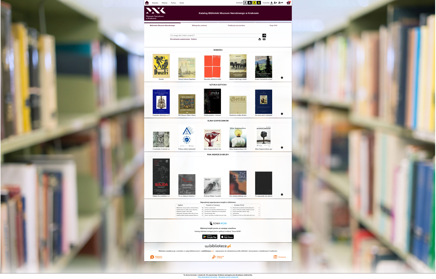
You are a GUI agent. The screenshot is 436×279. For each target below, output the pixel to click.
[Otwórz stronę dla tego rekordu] (162, 66)
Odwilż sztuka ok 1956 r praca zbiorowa (187, 209)
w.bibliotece (207, 251)
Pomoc (173, 3)
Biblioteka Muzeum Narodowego (162, 25)
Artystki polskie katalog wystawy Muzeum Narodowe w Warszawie (194, 215)
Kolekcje (194, 39)
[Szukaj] (264, 35)
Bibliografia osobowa (199, 25)
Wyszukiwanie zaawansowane (180, 39)
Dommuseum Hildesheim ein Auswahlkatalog (216, 211)
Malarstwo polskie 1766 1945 (184, 211)
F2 (281, 3)
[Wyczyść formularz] (259, 39)
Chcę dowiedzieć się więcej (207, 277)
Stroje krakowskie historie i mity (241, 211)
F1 (275, 3)
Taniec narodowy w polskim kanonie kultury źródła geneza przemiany (223, 215)
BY (259, 3)
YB (254, 3)
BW (249, 3)
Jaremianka (236, 213)
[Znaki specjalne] (264, 39)
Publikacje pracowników (236, 25)
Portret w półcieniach (210, 207)
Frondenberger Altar (210, 213)
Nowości (155, 3)
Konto (182, 3)
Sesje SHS (273, 25)
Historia (164, 3)
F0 (272, 3)
